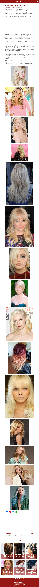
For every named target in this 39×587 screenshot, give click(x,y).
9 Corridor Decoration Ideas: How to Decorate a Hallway (12, 536)
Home (9, 7)
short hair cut (11, 38)
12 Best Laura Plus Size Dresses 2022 (27, 536)
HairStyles (12, 7)
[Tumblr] (19, 578)
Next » (32, 533)
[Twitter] (17, 578)
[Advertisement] (19, 26)
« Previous (8, 533)
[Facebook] (15, 578)
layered (24, 37)
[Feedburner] (23, 578)
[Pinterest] (21, 578)
